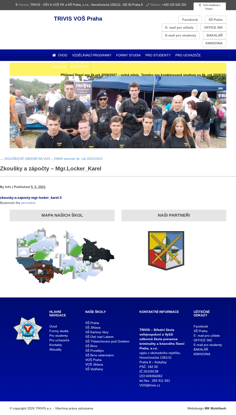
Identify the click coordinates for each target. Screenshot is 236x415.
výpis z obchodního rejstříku (159, 353)
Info (8, 187)
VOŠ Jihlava (94, 364)
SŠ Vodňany (94, 369)
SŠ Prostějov (94, 350)
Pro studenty (158, 55)
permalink (28, 203)
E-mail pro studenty (180, 35)
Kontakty (79, 67)
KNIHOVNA (214, 43)
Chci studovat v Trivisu (211, 7)
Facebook (190, 19)
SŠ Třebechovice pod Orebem (107, 341)
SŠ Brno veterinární (99, 355)
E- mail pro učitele (179, 27)
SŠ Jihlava (92, 327)
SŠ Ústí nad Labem (99, 337)
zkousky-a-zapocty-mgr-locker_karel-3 (31, 198)
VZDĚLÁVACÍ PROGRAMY (91, 55)
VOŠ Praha (93, 360)
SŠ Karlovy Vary (97, 332)
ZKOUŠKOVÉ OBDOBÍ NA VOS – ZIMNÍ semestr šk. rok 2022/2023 (51, 159)
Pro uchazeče (188, 55)
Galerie (59, 67)
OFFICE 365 (213, 27)
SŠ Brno (91, 346)
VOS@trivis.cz (149, 385)
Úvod (62, 55)
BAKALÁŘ (215, 35)
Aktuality (55, 349)
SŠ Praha (216, 19)
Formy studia (128, 55)
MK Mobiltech (215, 408)
